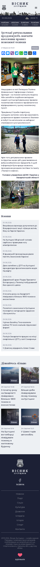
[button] (36, 8)
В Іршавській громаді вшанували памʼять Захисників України (18, 255)
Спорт (20, 525)
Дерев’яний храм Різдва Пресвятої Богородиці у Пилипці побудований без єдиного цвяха (20, 282)
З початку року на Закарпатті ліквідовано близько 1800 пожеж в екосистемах (19, 296)
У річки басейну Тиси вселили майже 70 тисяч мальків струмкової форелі (19, 325)
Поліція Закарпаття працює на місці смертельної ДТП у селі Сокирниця (19, 338)
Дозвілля (20, 511)
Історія (20, 520)
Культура (20, 507)
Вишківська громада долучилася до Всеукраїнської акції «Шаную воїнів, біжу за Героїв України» (20, 228)
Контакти (20, 529)
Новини (20, 494)
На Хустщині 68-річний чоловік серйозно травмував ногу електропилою (17, 242)
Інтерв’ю (20, 516)
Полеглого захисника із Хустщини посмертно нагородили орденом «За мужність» (19, 311)
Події (20, 498)
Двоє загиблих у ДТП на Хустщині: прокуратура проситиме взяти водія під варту (20, 268)
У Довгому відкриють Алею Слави (19, 348)
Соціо (20, 503)
